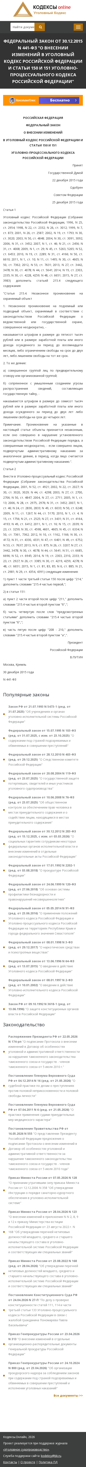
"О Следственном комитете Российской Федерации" (43, 759)
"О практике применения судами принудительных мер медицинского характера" (41, 1112)
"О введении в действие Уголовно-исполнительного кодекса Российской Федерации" (43, 987)
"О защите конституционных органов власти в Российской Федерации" (43, 1009)
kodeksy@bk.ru (51, 1456)
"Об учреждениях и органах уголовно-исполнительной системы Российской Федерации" (42, 714)
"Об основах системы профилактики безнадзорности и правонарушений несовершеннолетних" (42, 891)
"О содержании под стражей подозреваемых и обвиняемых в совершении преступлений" (42, 738)
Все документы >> (68, 1395)
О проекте (27, 1462)
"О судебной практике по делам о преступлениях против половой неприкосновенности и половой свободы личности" (43, 1086)
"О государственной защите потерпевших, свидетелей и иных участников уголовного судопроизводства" (43, 780)
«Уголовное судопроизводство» (26, 1449)
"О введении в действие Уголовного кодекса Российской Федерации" (41, 966)
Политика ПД (48, 1462)
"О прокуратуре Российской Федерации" (43, 870)
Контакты (10, 1462)
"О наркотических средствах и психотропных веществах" (44, 947)
